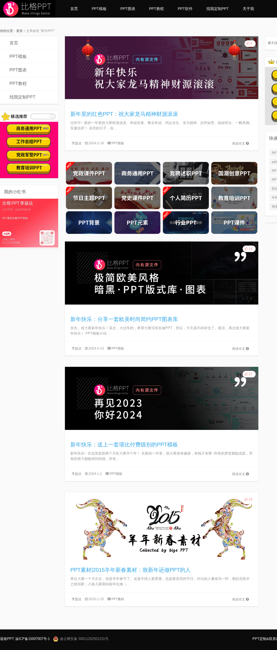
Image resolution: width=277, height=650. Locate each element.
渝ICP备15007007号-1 (32, 639)
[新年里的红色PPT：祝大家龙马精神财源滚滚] (161, 67)
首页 (74, 8)
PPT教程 (156, 8)
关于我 (248, 8)
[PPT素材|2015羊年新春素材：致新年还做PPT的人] (161, 523)
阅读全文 (239, 143)
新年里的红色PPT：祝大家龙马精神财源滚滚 (124, 114)
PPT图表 (127, 8)
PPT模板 (99, 8)
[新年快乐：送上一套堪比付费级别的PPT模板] (161, 398)
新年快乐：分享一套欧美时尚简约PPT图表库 (124, 319)
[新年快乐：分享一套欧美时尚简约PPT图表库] (161, 272)
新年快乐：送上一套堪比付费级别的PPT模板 (124, 445)
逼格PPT (7, 639)
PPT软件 (185, 8)
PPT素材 (117, 599)
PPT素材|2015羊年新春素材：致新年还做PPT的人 (130, 570)
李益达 (76, 143)
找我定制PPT (217, 8)
